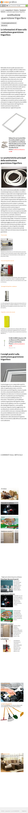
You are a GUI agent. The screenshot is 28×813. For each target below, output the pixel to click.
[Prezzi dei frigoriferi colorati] (7, 270)
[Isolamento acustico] (9, 536)
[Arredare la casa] (12, 762)
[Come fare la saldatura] (9, 508)
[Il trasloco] (9, 494)
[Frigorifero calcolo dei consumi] (7, 321)
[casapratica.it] (8, 2)
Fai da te (16, 10)
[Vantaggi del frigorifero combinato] (7, 296)
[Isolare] (9, 522)
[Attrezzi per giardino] (12, 712)
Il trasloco (4, 489)
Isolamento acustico (6, 531)
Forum (9, 5)
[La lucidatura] (7, 646)
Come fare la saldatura (7, 503)
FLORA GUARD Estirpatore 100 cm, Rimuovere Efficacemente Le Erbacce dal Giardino (17, 340)
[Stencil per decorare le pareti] (7, 586)
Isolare (3, 517)
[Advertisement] (14, 52)
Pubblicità (24, 811)
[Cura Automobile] (12, 692)
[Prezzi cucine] (7, 244)
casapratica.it (9, 10)
